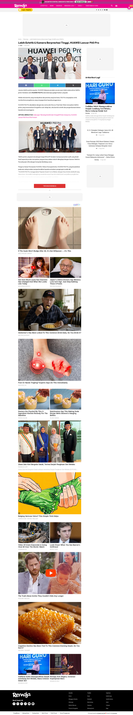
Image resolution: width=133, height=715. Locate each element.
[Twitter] (101, 10)
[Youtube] (105, 10)
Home (19, 39)
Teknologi (25, 39)
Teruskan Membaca (49, 186)
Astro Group (114, 713)
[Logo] (21, 6)
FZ (96, 135)
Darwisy (88, 113)
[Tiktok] (103, 10)
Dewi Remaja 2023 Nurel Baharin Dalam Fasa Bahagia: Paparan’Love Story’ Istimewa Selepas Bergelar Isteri (100, 144)
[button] (112, 6)
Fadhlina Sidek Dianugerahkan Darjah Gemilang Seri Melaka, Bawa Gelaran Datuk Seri (99, 108)
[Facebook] (96, 10)
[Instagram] (99, 10)
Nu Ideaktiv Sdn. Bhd (101, 713)
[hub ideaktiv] (116, 5)
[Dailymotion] (107, 10)
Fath (21, 45)
